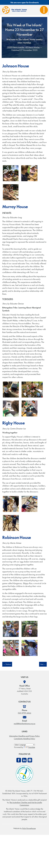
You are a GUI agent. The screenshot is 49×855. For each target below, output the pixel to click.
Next (43, 664)
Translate (31, 747)
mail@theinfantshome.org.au (24, 723)
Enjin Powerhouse (29, 828)
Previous (7, 664)
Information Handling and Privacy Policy (24, 736)
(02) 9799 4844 (24, 713)
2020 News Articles (15, 47)
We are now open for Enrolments (24, 2)
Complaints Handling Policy (24, 738)
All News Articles (32, 47)
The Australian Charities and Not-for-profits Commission (25, 803)
